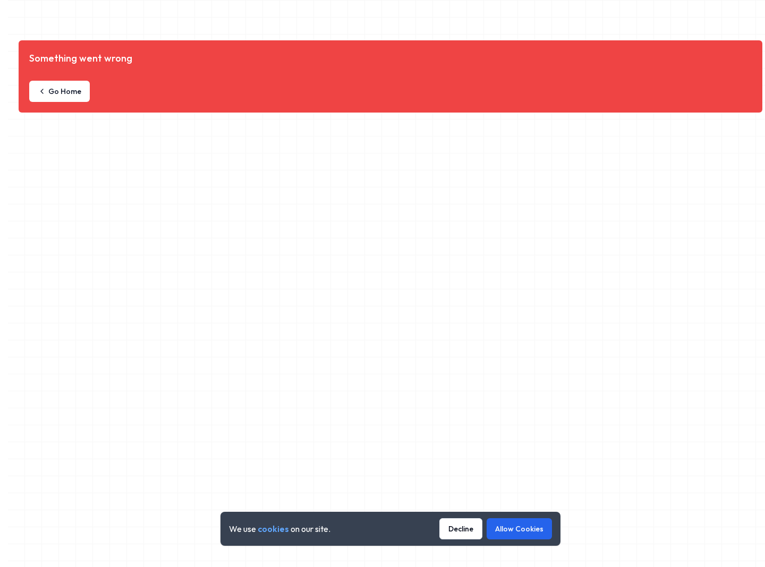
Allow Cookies (519, 529)
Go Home (64, 91)
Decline (460, 529)
